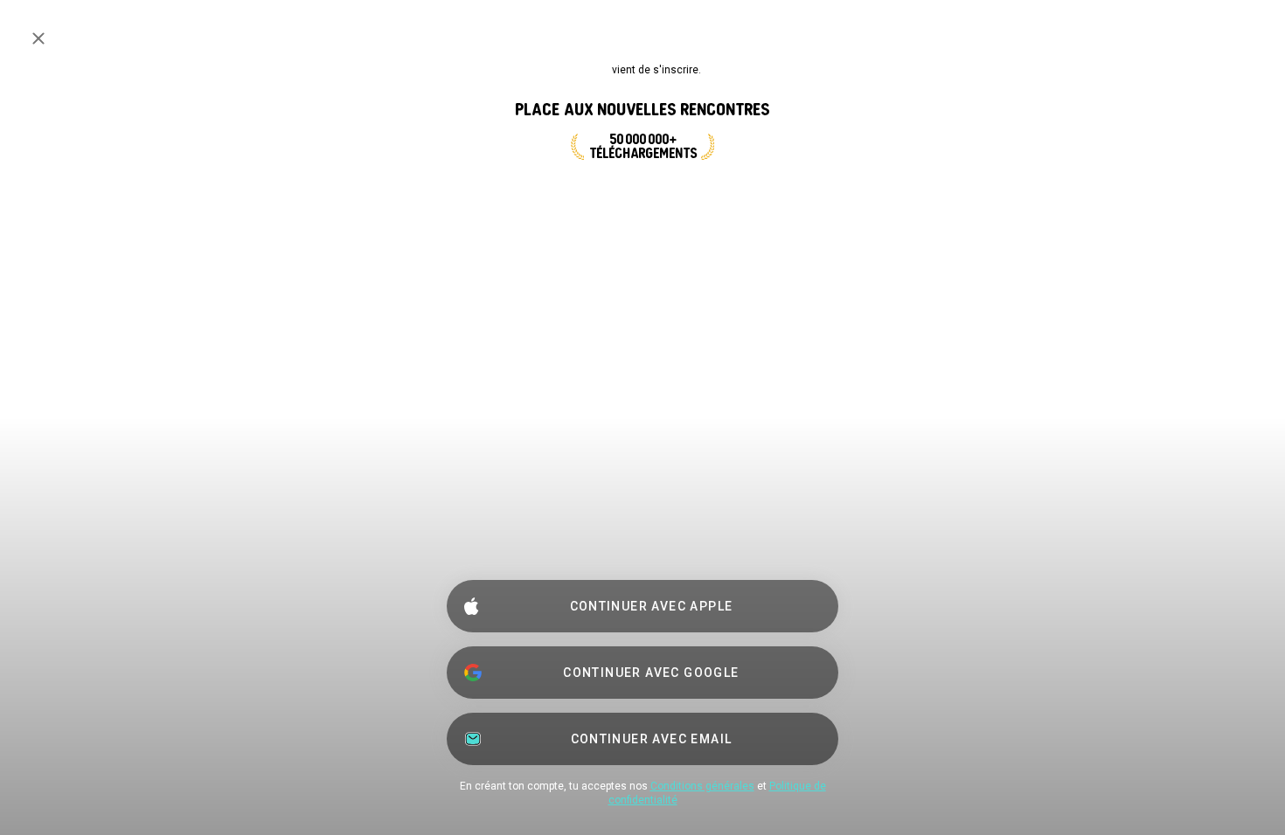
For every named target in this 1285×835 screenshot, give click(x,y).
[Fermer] (38, 38)
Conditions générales (702, 786)
